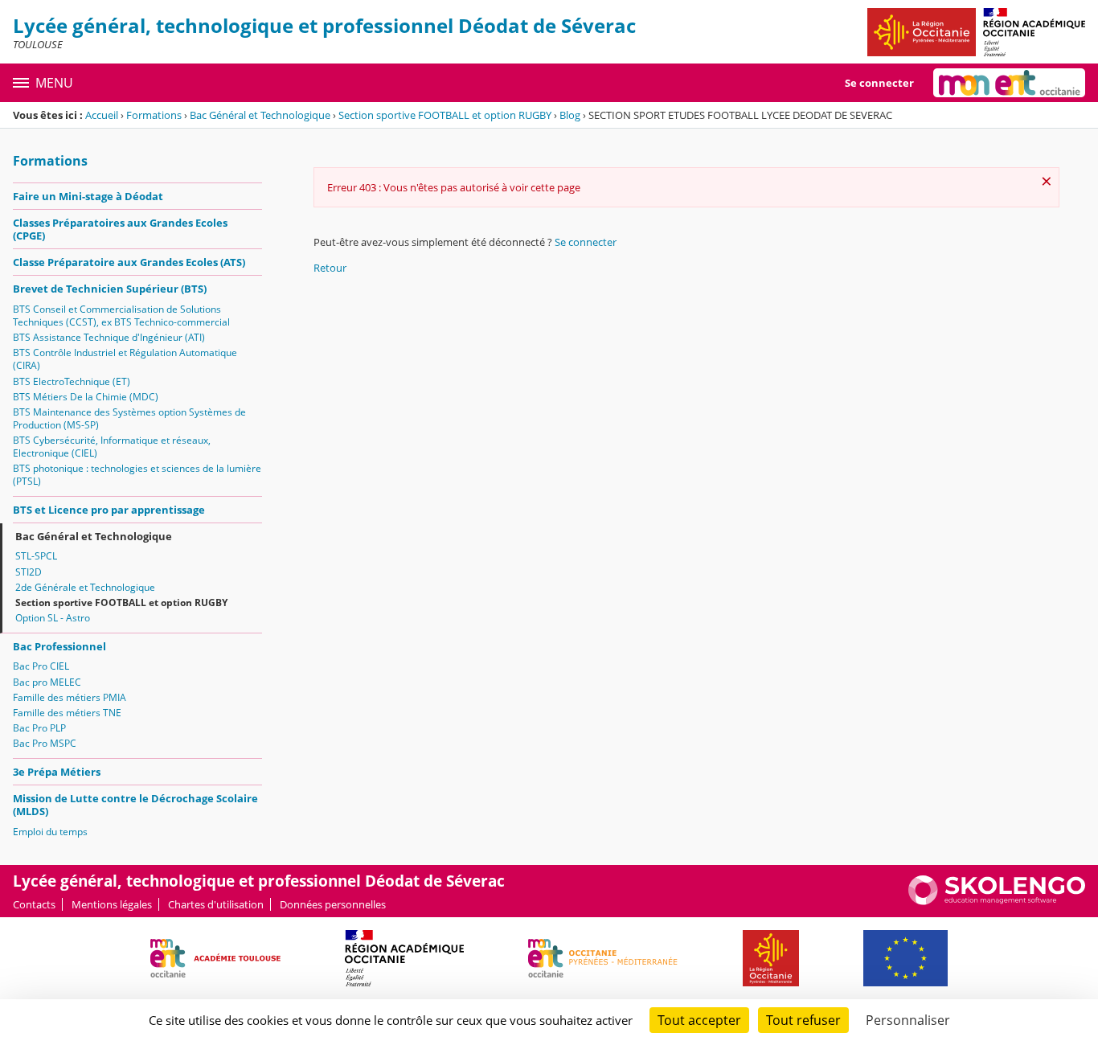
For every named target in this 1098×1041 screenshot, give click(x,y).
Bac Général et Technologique (260, 115)
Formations (154, 115)
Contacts (34, 904)
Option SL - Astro (52, 618)
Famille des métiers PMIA (69, 697)
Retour (329, 267)
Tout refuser (803, 1020)
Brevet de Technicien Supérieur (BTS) (110, 288)
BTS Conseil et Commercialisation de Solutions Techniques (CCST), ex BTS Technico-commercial (121, 315)
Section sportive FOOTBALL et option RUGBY (444, 115)
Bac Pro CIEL (41, 666)
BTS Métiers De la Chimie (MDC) (85, 397)
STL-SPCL (36, 556)
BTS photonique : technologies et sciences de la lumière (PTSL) (137, 474)
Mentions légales (112, 904)
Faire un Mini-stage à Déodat (88, 196)
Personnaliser (908, 1020)
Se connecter (879, 83)
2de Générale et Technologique (85, 587)
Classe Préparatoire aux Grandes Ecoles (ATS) (129, 262)
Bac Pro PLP (39, 728)
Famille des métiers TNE (67, 712)
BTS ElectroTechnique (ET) (71, 381)
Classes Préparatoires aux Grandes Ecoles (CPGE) (120, 229)
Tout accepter (699, 1020)
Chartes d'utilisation (216, 904)
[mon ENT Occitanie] (1009, 83)
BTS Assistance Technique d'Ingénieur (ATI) (109, 337)
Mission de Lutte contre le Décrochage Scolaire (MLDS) (135, 804)
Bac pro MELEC (47, 682)
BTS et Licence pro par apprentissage (109, 509)
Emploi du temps (50, 831)
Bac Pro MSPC (44, 743)
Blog (569, 115)
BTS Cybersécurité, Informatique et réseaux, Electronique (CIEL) (112, 446)
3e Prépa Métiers (56, 771)
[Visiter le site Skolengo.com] (996, 901)
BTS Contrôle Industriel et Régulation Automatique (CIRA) (125, 359)
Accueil (101, 115)
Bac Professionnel (59, 646)
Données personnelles (333, 904)
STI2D (28, 572)
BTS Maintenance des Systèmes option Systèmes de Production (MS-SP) (129, 418)
